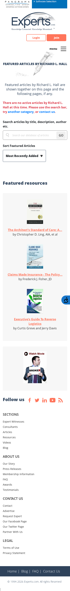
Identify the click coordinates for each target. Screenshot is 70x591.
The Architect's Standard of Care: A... (35, 230)
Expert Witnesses (13, 421)
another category (21, 112)
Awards (7, 484)
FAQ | (36, 571)
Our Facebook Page (15, 521)
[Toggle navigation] (63, 48)
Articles (7, 432)
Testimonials (11, 490)
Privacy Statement (14, 553)
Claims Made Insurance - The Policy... (35, 275)
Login (36, 37)
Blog (5, 448)
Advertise (9, 511)
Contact (7, 505)
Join (56, 37)
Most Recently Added (22, 156)
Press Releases (12, 469)
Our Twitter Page (13, 526)
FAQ (5, 479)
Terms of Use (11, 548)
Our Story (9, 463)
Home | (13, 571)
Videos (7, 442)
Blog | (26, 571)
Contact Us (51, 571)
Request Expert (12, 516)
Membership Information (18, 474)
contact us (47, 112)
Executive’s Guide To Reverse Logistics (35, 321)
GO (61, 135)
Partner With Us (13, 532)
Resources (9, 437)
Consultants (10, 427)
